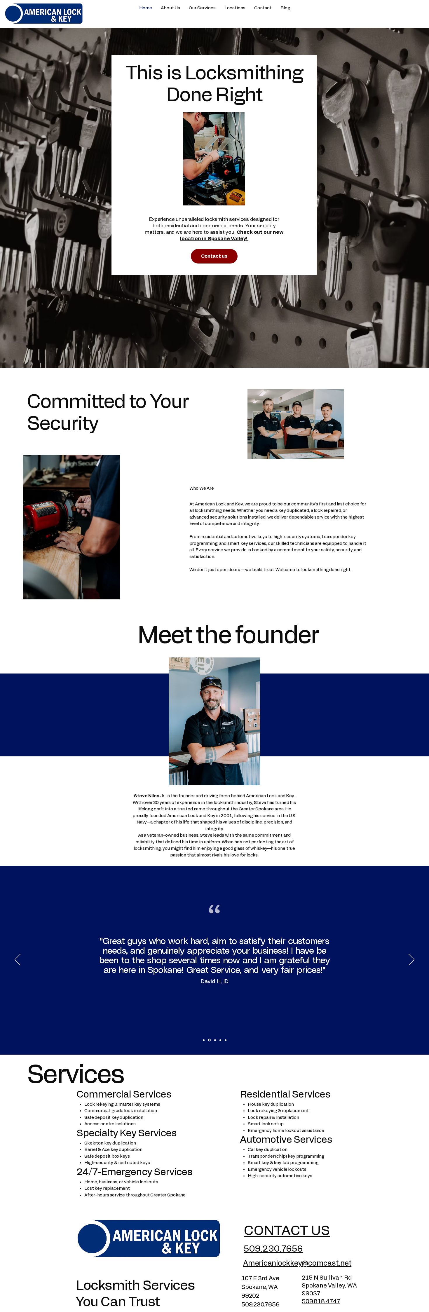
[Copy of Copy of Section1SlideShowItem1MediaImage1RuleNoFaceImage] (225, 1040)
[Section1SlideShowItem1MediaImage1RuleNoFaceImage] (204, 1040)
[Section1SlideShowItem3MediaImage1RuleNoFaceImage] (215, 1040)
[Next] (411, 960)
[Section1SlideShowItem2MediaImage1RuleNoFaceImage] (209, 1040)
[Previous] (17, 960)
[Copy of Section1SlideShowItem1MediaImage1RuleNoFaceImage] (220, 1040)
